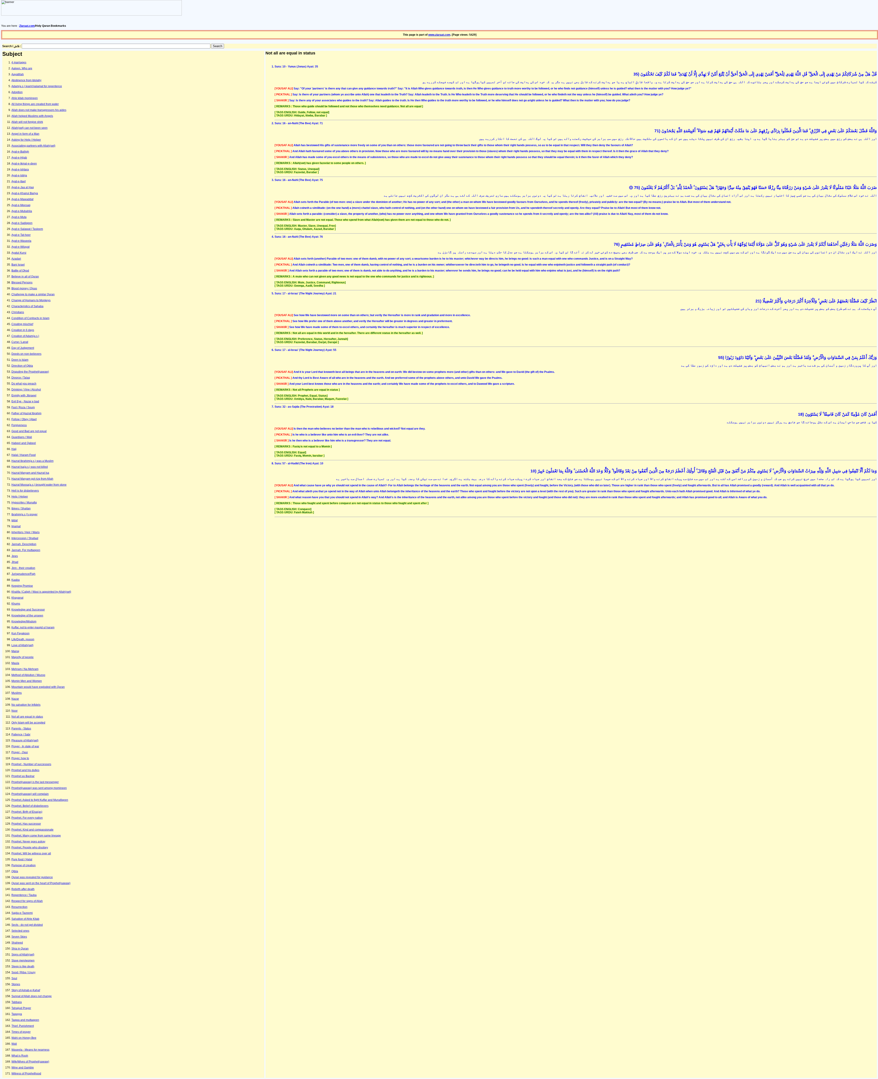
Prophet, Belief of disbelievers (29, 805)
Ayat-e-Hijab (19, 157)
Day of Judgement (22, 348)
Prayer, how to (20, 758)
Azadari (16, 258)
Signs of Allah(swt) (22, 954)
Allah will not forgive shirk (27, 122)
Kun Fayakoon (20, 633)
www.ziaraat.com (439, 34)
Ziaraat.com (27, 25)
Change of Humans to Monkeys (31, 300)
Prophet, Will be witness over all (31, 853)
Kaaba (15, 579)
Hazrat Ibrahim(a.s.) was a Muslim (32, 461)
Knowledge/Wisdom (23, 621)
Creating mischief (22, 324)
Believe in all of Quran (25, 276)
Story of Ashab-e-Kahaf (25, 990)
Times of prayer (21, 1031)
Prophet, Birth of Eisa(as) (26, 811)
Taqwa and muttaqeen (25, 1020)
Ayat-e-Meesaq (20, 205)
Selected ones (20, 930)
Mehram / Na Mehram (24, 669)
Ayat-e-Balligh (20, 151)
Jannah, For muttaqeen (25, 550)
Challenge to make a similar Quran (33, 294)
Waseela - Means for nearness (30, 1049)
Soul (14, 978)
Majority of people (22, 657)
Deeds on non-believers (26, 353)
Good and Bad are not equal (29, 431)
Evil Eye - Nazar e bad (25, 401)
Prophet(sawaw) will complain (30, 794)
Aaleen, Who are (21, 68)
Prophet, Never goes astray (28, 841)
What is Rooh (19, 1055)
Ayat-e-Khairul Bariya (24, 193)
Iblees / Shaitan (21, 508)
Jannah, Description (23, 544)
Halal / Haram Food (23, 455)
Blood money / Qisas (24, 288)
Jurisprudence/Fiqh (23, 574)
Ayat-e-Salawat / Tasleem (27, 229)
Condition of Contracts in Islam (30, 318)
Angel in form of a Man (25, 133)
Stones (15, 984)
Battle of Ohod (20, 270)
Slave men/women (23, 960)
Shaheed (17, 942)
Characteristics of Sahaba (27, 306)
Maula (15, 663)
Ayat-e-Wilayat (20, 246)
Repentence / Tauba (24, 895)
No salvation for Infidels (25, 704)
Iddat (14, 520)
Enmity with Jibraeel (23, 395)
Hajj (13, 449)
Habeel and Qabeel (23, 443)
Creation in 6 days (22, 330)
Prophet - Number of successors (31, 764)
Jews (14, 556)
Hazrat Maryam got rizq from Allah (32, 478)
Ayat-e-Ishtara (20, 169)
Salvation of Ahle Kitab (25, 918)
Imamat (16, 526)
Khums (15, 603)
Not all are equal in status (27, 716)
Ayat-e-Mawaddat (22, 199)
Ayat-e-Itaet (18, 181)
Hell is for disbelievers (25, 490)
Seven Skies (19, 936)
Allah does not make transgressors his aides (38, 110)
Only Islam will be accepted (28, 722)
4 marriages (18, 62)
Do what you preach (23, 383)
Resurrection (19, 907)
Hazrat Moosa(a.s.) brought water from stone (39, 484)
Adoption (17, 92)
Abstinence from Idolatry (26, 80)
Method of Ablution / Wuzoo (28, 675)
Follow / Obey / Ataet (24, 419)
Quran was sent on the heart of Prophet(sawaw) (40, 883)
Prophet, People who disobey (29, 847)
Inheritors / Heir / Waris (25, 532)
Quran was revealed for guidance (32, 877)
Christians (17, 312)
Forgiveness (19, 425)
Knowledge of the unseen (27, 615)
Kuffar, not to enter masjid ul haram (32, 627)
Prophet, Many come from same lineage (36, 835)
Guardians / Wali (21, 437)
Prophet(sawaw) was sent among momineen (39, 788)
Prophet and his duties (25, 770)
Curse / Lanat (19, 342)
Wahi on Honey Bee (23, 1037)
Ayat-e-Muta (19, 217)
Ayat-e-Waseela (21, 240)
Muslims (16, 692)
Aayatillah (17, 74)
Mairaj (15, 651)
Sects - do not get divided (27, 924)
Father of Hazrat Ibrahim (26, 413)
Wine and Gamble (22, 1067)
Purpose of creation (23, 865)
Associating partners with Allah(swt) (33, 145)
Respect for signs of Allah (27, 901)
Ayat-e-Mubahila (21, 211)
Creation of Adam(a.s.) (25, 336)
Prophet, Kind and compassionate (32, 829)
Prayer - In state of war (25, 746)
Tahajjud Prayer (21, 1008)
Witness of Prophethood (26, 1073)
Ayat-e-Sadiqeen (21, 223)
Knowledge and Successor (28, 609)
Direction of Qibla (22, 365)
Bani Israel (18, 264)
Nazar (15, 698)
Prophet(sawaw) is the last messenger (35, 782)
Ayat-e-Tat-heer (21, 235)
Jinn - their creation (23, 568)
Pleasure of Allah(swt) (24, 740)
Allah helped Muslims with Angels (32, 116)
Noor (14, 710)
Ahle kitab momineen (24, 98)
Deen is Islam (19, 359)
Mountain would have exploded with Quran (38, 687)
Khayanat (17, 597)
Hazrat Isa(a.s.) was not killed (29, 466)
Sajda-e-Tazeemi (22, 913)
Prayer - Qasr (19, 752)
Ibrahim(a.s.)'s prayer (24, 514)
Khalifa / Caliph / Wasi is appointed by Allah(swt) (41, 591)
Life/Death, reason (22, 639)
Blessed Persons (21, 282)
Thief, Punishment (22, 1026)
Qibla (14, 871)
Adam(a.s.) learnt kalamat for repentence (36, 86)
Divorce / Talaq (20, 377)
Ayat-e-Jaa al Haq (22, 187)
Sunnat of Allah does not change (31, 996)
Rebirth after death (23, 889)
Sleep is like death (22, 966)
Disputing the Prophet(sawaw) (30, 371)
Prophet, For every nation (27, 817)
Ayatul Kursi (18, 252)
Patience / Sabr (20, 734)
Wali (14, 1043)
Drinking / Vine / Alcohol (26, 389)
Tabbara (16, 1002)
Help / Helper (19, 496)
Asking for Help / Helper (26, 139)
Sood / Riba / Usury (23, 972)
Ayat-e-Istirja (19, 175)
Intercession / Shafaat (24, 538)
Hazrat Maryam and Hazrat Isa (30, 472)
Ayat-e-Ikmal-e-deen (24, 163)
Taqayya (16, 1014)
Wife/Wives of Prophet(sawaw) (30, 1061)
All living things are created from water (35, 104)
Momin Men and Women (26, 681)
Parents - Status (21, 728)
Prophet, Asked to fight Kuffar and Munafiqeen (39, 800)
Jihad (14, 562)
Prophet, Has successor (26, 823)
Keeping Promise (22, 585)
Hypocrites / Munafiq (24, 502)
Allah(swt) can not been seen (29, 127)
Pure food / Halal (21, 859)
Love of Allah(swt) (22, 645)
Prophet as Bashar (23, 776)
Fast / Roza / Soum (23, 407)
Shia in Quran (20, 948)
